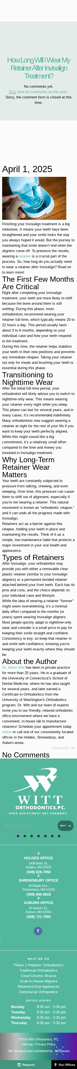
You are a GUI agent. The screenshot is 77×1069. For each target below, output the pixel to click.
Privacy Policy (46, 1044)
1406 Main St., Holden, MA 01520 (38, 865)
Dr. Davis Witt (13, 667)
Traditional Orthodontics (38, 970)
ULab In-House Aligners (39, 981)
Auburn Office (38, 903)
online (7, 732)
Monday (17, 1007)
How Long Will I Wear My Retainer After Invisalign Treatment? (38, 68)
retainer (25, 256)
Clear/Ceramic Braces (38, 976)
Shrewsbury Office (38, 880)
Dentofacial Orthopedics (38, 992)
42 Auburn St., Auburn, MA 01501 (39, 910)
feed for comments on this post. (38, 92)
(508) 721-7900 (39, 917)
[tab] (18, 836)
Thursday (19, 1023)
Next (63, 825)
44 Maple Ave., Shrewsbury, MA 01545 (38, 887)
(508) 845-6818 (39, 894)
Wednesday (21, 1017)
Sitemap (27, 1044)
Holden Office (38, 858)
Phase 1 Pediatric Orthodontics (39, 965)
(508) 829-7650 (39, 872)
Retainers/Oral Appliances (38, 987)
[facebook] (38, 931)
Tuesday (18, 1012)
